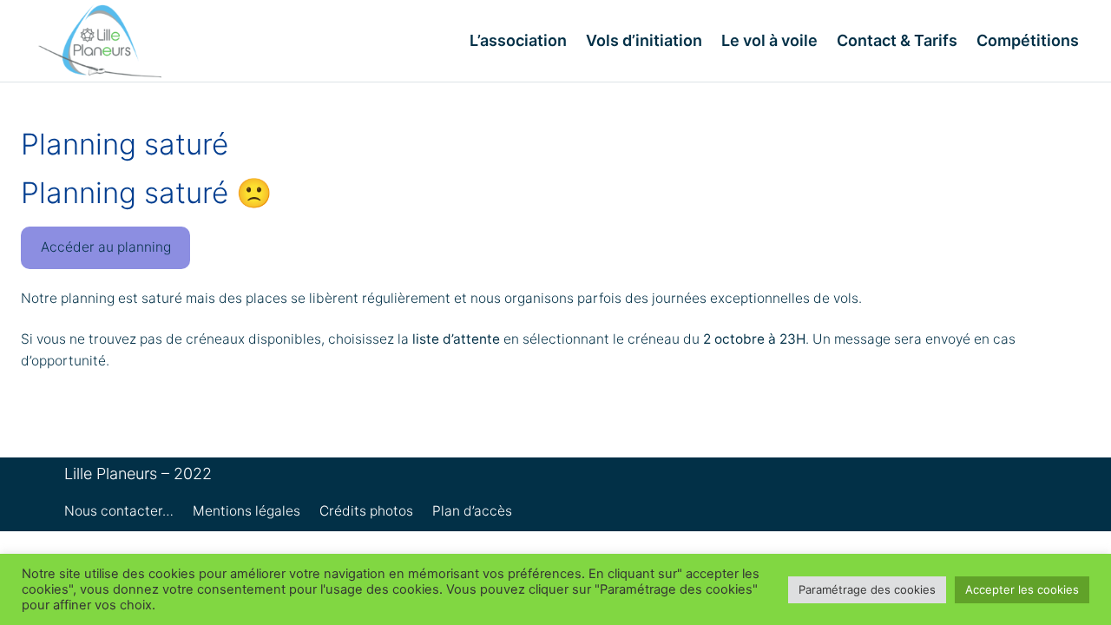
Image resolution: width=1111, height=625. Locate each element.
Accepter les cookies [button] (1022, 589)
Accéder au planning (106, 247)
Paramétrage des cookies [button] (867, 589)
